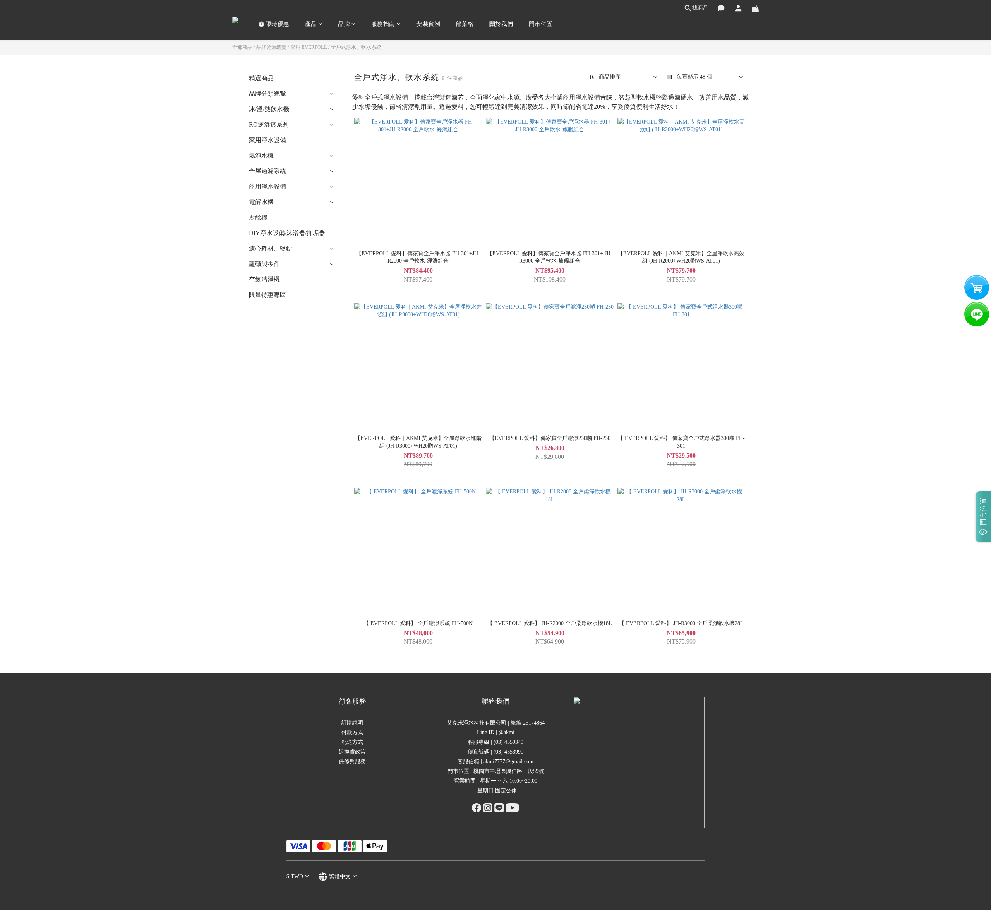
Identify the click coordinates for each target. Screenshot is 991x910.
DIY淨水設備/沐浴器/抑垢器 (287, 233)
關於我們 (501, 24)
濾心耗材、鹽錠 (270, 248)
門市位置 (541, 24)
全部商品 (242, 47)
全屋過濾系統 (267, 171)
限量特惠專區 (267, 295)
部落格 (465, 24)
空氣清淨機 (264, 279)
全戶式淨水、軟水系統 (356, 47)
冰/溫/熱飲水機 (269, 109)
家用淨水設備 (267, 140)
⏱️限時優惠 (274, 24)
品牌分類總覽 (271, 47)
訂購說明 (352, 723)
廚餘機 (258, 217)
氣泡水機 (261, 155)
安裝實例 (428, 24)
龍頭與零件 (264, 264)
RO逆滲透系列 (269, 124)
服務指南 (383, 24)
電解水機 (261, 202)
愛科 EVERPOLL (308, 47)
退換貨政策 (352, 752)
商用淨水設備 (267, 186)
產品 (311, 24)
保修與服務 (352, 761)
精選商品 (261, 78)
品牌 (344, 24)
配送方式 (352, 742)
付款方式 (352, 732)
